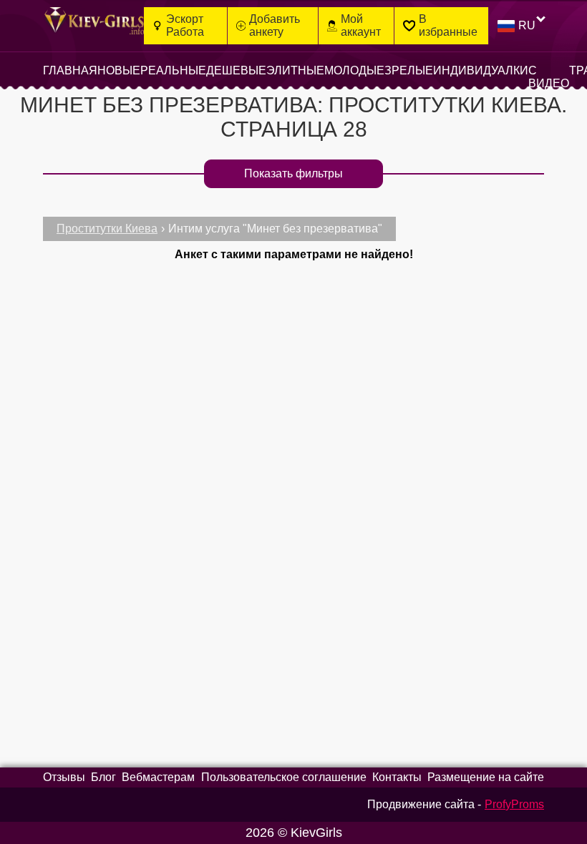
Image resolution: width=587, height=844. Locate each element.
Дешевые (236, 70)
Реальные (173, 70)
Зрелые (408, 70)
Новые (118, 70)
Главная (70, 70)
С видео (548, 76)
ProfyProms (514, 804)
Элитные (295, 70)
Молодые (354, 70)
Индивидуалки (480, 70)
